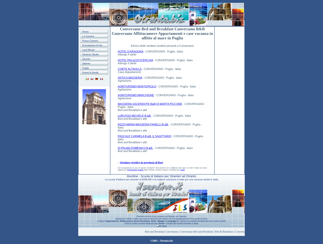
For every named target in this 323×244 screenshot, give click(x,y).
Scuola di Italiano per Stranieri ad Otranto (168, 176)
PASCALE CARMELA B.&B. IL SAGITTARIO (144, 136)
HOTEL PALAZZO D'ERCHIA (135, 60)
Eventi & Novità (90, 72)
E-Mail (163, 226)
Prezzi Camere (90, 40)
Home (85, 31)
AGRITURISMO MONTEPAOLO (137, 86)
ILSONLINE (145, 179)
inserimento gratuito (135, 170)
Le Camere (88, 36)
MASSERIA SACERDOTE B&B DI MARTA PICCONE (150, 104)
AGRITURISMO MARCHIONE (136, 95)
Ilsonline (132, 176)
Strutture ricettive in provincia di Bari (141, 162)
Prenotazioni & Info (92, 45)
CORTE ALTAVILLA (129, 69)
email (182, 170)
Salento (86, 63)
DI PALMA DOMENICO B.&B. (135, 148)
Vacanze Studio (90, 54)
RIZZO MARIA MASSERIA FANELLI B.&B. (143, 124)
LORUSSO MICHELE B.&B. (134, 115)
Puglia (85, 68)
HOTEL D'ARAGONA (130, 51)
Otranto (86, 59)
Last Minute (88, 49)
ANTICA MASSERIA (130, 77)
